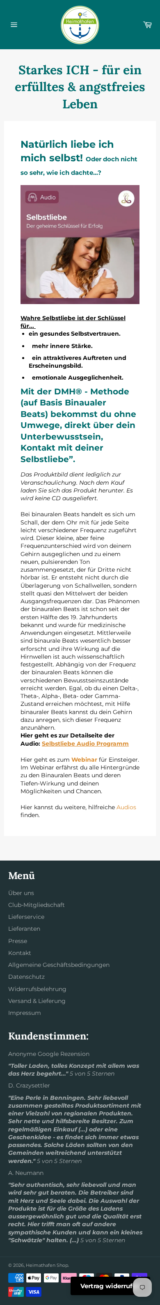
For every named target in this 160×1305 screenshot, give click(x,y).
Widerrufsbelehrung (37, 989)
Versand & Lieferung (37, 1001)
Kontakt (19, 953)
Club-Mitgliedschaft (36, 905)
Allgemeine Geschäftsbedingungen (59, 964)
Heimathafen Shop (47, 1265)
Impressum (24, 1013)
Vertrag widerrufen (110, 1286)
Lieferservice (26, 916)
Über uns (21, 893)
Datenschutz (26, 976)
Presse (17, 941)
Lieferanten (24, 928)
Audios (126, 807)
